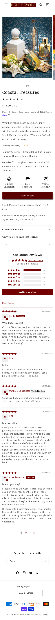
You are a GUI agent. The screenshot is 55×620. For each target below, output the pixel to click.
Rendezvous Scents (22, 614)
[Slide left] (20, 86)
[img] (9, 311)
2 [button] (26, 533)
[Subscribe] (45, 561)
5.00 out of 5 (35, 260)
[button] (6, 5)
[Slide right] (34, 86)
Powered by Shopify (39, 614)
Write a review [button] (27, 292)
